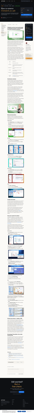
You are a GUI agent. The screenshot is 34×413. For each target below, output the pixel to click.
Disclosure (24, 405)
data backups (20, 342)
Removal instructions (2, 32)
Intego (14, 75)
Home (1, 4)
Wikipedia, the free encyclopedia (15, 359)
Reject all (24, 411)
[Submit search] (21, 1)
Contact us (24, 406)
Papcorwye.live (15, 90)
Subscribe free (29, 58)
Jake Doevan (4, 17)
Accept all (19, 411)
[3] (19, 88)
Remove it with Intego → (26, 14)
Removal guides (5, 4)
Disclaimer (24, 404)
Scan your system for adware (3, 35)
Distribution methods (2, 30)
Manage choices (29, 411)
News (12, 404)
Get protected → (29, 37)
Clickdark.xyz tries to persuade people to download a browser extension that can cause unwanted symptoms (3, 27)
